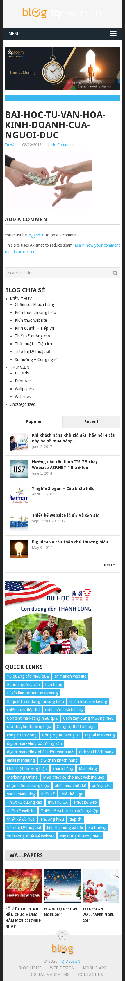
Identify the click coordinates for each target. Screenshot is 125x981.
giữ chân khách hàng (59, 760)
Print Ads (23, 381)
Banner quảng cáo (23, 684)
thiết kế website (21, 810)
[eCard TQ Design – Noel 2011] (62, 886)
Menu (14, 33)
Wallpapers (24, 388)
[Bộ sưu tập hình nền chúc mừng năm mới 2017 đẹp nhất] (23, 886)
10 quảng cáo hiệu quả (28, 676)
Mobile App (95, 968)
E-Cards (22, 373)
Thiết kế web (85, 802)
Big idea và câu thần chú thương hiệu (70, 542)
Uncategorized (22, 404)
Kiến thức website (31, 320)
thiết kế (48, 794)
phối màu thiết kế (70, 785)
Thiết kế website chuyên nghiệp (69, 810)
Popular (34, 421)
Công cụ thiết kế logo (76, 726)
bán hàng (53, 684)
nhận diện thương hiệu (28, 785)
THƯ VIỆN (19, 367)
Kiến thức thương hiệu (35, 312)
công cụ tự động (22, 735)
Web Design (62, 968)
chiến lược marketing (88, 701)
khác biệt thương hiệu (27, 768)
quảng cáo (101, 785)
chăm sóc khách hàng (64, 709)
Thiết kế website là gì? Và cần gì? (65, 515)
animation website (70, 676)
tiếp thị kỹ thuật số (24, 827)
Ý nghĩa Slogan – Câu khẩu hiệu (63, 488)
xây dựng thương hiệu (80, 836)
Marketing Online (22, 777)
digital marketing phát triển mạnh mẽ (40, 752)
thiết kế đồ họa (21, 819)
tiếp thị (75, 819)
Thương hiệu (52, 819)
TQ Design (69, 961)
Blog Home (30, 968)
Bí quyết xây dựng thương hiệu (35, 701)
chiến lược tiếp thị (23, 709)
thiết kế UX (58, 802)
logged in (36, 235)
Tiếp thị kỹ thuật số (32, 351)
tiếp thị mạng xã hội (65, 827)
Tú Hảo (11, 144)
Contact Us (90, 974)
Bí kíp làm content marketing (32, 693)
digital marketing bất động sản (34, 743)
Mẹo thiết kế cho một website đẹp (74, 777)
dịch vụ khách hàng (96, 752)
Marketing (88, 768)
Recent (91, 421)
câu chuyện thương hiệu (29, 726)
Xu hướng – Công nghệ (36, 359)
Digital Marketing (49, 974)
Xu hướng (97, 827)
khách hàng (63, 768)
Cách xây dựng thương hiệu (88, 718)
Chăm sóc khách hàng (34, 304)
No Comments (63, 144)
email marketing (21, 760)
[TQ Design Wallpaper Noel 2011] (101, 886)
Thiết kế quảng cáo (32, 336)
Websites (23, 396)
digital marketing (100, 735)
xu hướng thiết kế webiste (30, 836)
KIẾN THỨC (21, 298)
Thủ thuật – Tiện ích (33, 343)
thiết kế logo (71, 794)
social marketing (21, 794)
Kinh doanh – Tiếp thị (34, 328)
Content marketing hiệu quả (32, 718)
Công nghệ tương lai (61, 735)
